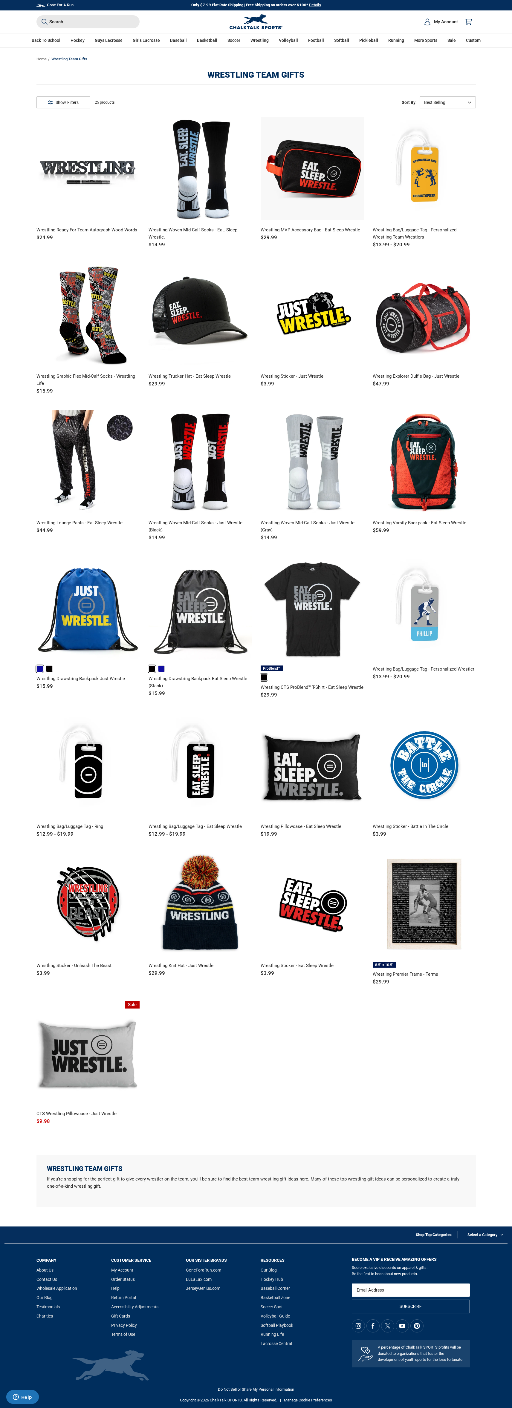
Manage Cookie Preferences (308, 1400)
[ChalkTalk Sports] (256, 21)
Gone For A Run (60, 5)
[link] (39, 668)
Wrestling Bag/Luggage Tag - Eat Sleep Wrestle (195, 826)
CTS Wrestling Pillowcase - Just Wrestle (76, 1113)
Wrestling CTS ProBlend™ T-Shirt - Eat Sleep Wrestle (312, 687)
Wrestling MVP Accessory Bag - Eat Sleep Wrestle (310, 230)
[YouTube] (402, 1325)
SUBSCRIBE (411, 1306)
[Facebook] (373, 1325)
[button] (77, 40)
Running (396, 40)
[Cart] (468, 21)
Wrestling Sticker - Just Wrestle (292, 376)
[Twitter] (387, 1325)
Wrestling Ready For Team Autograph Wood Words (86, 230)
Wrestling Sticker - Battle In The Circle (410, 826)
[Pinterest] (417, 1325)
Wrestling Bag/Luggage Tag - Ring (69, 826)
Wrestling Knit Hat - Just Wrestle (181, 965)
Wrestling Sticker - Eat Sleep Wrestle (297, 965)
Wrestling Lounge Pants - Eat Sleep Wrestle (79, 522)
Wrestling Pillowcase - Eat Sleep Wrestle (301, 826)
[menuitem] (440, 21)
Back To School (46, 40)
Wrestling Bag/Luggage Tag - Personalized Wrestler (423, 669)
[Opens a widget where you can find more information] (22, 1397)
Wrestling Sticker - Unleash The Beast (73, 965)
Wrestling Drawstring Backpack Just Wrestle (80, 678)
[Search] (44, 21)
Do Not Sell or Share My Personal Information (256, 1389)
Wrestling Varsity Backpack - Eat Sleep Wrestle (419, 522)
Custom (473, 40)
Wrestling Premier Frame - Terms (405, 974)
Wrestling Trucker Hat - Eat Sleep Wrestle (190, 376)
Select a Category (482, 1234)
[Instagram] (358, 1325)
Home (41, 59)
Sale (451, 40)
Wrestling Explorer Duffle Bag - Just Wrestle (416, 376)
